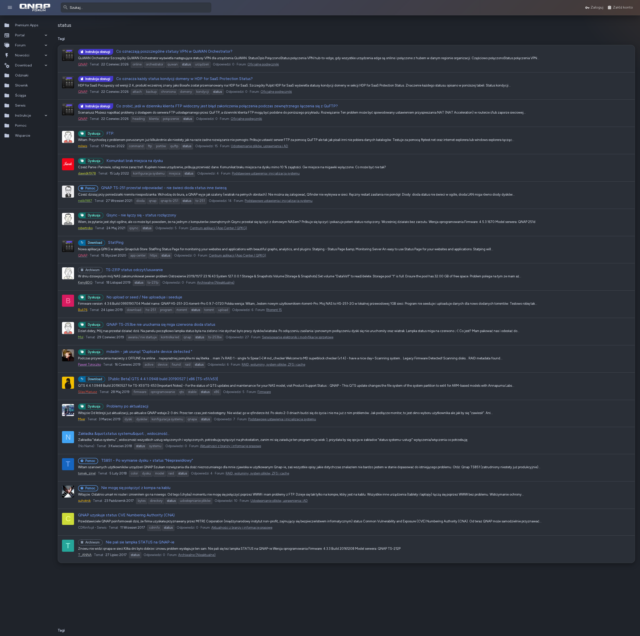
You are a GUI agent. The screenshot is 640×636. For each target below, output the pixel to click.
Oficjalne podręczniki (263, 64)
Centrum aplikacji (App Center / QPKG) (218, 228)
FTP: (101, 133)
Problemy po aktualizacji (118, 406)
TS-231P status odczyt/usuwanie (124, 270)
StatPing (105, 242)
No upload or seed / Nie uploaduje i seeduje (135, 297)
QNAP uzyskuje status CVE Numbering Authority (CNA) (126, 515)
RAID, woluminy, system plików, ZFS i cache (273, 364)
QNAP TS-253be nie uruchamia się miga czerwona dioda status (151, 324)
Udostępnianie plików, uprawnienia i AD (259, 146)
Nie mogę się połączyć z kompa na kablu (127, 488)
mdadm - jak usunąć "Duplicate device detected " (140, 351)
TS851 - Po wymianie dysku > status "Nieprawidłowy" (139, 460)
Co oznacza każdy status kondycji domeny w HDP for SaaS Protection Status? (169, 78)
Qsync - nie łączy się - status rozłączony (132, 215)
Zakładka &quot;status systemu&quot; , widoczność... (124, 433)
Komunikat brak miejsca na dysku (125, 160)
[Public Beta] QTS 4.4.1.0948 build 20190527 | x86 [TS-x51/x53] (153, 379)
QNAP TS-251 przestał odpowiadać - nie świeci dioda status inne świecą (156, 188)
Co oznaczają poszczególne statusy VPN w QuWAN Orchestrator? (158, 51)
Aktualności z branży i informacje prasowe (230, 446)
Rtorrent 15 (274, 310)
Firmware (264, 392)
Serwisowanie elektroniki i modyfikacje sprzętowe (297, 337)
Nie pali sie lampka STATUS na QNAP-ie (129, 542)
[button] (10, 7)
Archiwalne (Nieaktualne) (215, 282)
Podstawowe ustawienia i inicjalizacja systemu (266, 173)
